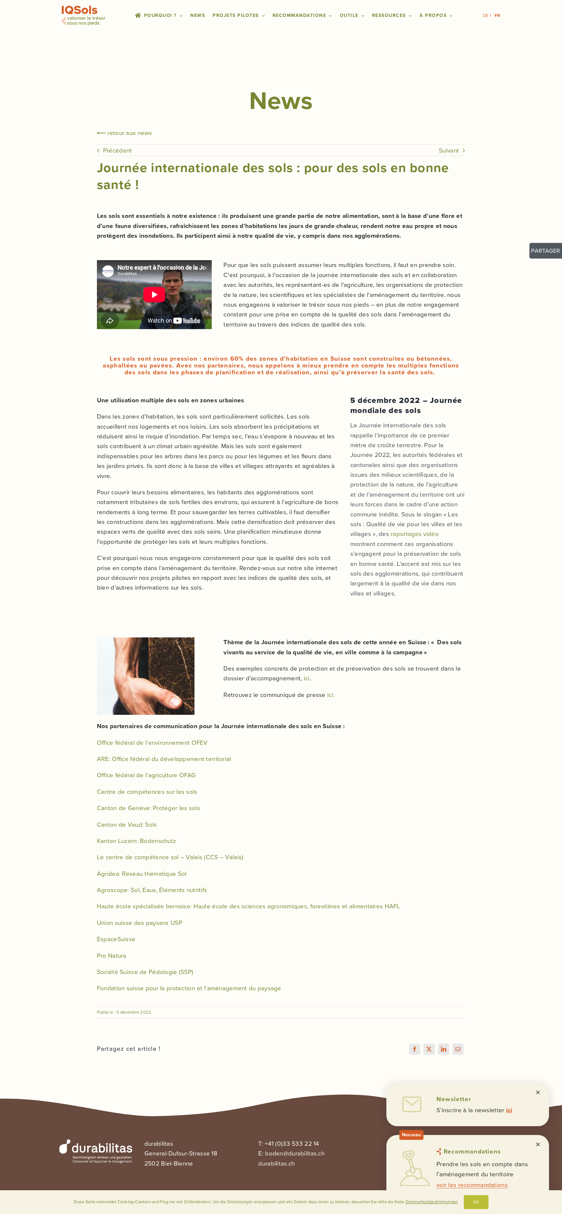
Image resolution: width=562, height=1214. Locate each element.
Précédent (117, 150)
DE (485, 15)
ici (307, 678)
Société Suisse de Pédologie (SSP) (145, 972)
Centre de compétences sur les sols (147, 791)
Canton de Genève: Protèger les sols (148, 808)
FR (497, 15)
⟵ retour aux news (124, 133)
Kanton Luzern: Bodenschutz (136, 841)
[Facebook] (415, 1049)
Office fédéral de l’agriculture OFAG (146, 775)
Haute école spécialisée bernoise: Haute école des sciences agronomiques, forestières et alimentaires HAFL (248, 906)
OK (476, 1202)
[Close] (537, 1092)
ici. (330, 695)
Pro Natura (112, 955)
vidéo (415, 534)
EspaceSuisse (116, 939)
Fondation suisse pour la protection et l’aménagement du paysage (189, 988)
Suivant (449, 150)
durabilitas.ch (276, 1163)
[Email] (458, 1049)
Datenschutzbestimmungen (432, 1202)
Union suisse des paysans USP (139, 922)
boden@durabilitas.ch (295, 1153)
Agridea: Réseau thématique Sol (142, 873)
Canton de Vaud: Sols (127, 824)
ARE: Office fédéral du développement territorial (164, 759)
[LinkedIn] (443, 1049)
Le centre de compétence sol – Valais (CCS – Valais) (170, 857)
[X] (429, 1049)
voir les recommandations (472, 1185)
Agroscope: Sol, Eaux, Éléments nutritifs (152, 890)
